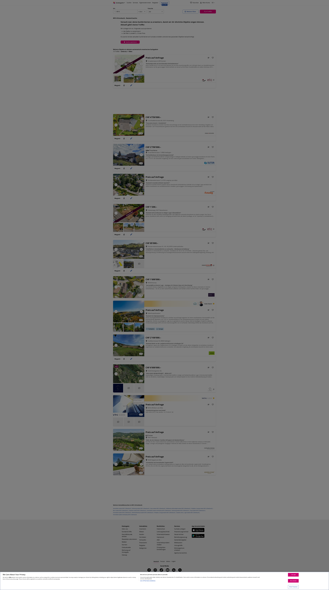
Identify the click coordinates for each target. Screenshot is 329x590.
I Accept (293, 574)
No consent (293, 581)
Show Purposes (293, 587)
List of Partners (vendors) (147, 581)
